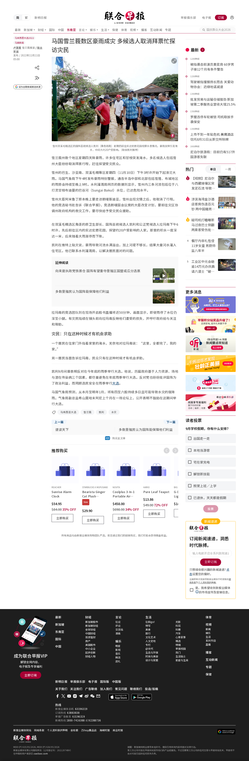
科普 (178, 629)
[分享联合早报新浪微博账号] (86, 696)
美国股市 (90, 645)
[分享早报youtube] (69, 696)
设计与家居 (151, 660)
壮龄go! (150, 622)
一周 (228, 169)
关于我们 (61, 689)
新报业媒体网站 (22, 730)
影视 (117, 650)
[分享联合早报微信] (92, 696)
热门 (178, 652)
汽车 (178, 633)
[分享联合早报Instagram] (75, 696)
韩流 (117, 657)
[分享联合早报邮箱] (98, 696)
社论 (117, 622)
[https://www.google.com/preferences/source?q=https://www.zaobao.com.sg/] (226, 732)
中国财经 (90, 633)
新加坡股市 (91, 622)
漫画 (117, 633)
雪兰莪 (87, 412)
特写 (148, 625)
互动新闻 (156, 30)
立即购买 (62, 518)
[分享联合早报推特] (63, 696)
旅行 (148, 633)
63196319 (81, 709)
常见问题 (121, 689)
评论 (117, 625)
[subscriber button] (232, 17)
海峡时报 (105, 730)
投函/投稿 (151, 689)
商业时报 (118, 730)
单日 (213, 169)
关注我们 (76, 689)
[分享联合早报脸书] (57, 696)
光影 (178, 622)
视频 (133, 30)
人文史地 (150, 641)
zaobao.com (41, 753)
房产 (87, 641)
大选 (115, 383)
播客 (144, 30)
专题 (168, 30)
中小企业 (90, 648)
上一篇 (59, 422)
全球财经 (90, 629)
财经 (41, 30)
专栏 (148, 645)
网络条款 (39, 730)
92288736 (94, 720)
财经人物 (90, 656)
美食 (148, 629)
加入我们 (106, 689)
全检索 (74, 730)
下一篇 (171, 422)
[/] (124, 17)
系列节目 (211, 640)
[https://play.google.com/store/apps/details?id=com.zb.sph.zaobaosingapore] (142, 697)
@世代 (149, 648)
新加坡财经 (91, 625)
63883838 (73, 712)
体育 (124, 30)
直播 (208, 644)
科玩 (178, 625)
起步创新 (90, 652)
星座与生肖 (182, 660)
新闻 (208, 629)
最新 (18, 30)
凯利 (101, 412)
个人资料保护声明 (57, 730)
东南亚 (71, 30)
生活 (104, 30)
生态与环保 (151, 652)
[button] (232, 17)
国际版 (104, 681)
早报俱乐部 (188, 17)
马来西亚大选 (68, 412)
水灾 (114, 412)
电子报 (206, 17)
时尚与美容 (151, 656)
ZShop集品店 (89, 730)
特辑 (178, 645)
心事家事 (181, 637)
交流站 (119, 629)
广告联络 (91, 689)
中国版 (116, 681)
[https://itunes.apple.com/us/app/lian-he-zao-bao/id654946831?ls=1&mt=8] (119, 697)
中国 (61, 30)
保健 (115, 30)
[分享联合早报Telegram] (81, 696)
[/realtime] (202, 50)
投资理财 (90, 637)
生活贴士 (181, 656)
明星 (117, 646)
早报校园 (181, 648)
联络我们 (136, 689)
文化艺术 (150, 637)
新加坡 (28, 30)
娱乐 (93, 30)
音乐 (117, 653)
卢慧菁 (17, 47)
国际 (52, 30)
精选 (178, 641)
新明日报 (40, 17)
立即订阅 (30, 675)
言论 (82, 30)
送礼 (117, 661)
